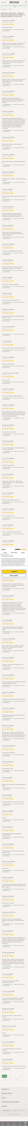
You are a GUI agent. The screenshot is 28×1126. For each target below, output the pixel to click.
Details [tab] (22, 552)
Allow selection (14, 575)
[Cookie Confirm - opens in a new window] (20, 549)
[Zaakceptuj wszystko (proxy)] (14, 571)
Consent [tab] (5, 552)
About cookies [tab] (14, 552)
